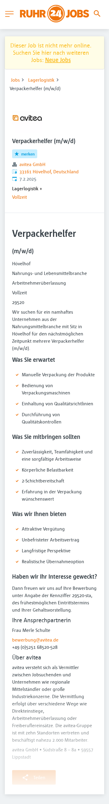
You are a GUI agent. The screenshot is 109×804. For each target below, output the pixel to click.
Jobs (15, 80)
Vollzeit (19, 197)
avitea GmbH (32, 164)
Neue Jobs (58, 60)
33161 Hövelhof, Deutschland (49, 171)
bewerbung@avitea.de (35, 640)
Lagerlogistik (41, 80)
